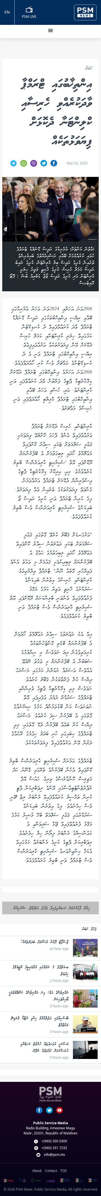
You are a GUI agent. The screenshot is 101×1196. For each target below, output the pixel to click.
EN (7, 12)
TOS (63, 1170)
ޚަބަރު (88, 69)
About (37, 1170)
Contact (51, 1170)
